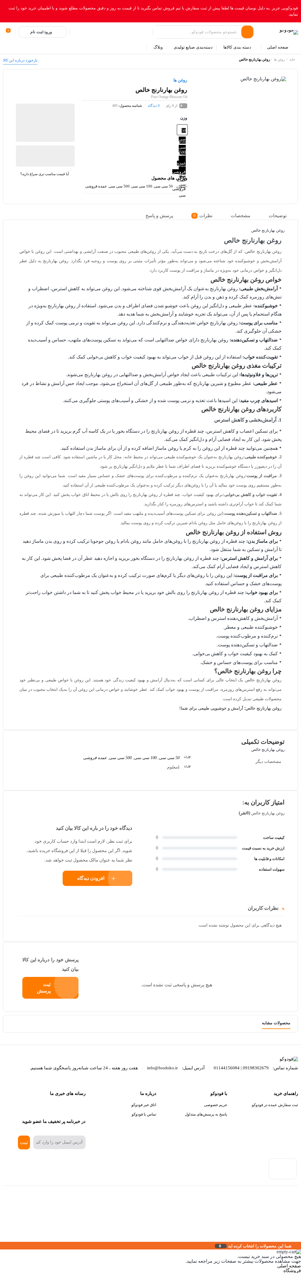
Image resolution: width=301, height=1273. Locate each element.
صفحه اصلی (289, 1265)
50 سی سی (163, 186)
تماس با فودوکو (144, 1114)
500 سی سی (119, 186)
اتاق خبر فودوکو (143, 1105)
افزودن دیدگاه (90, 878)
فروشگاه (292, 1270)
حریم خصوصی (215, 1105)
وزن (183, 118)
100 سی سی (141, 186)
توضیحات (278, 215)
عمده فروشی (96, 186)
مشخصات (240, 215)
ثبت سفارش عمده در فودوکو (275, 1105)
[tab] (282, 216)
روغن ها (279, 59)
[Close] (1, 1245)
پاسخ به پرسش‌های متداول (206, 1114)
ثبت (24, 1142)
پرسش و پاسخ (159, 215)
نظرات (203, 215)
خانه (292, 59)
